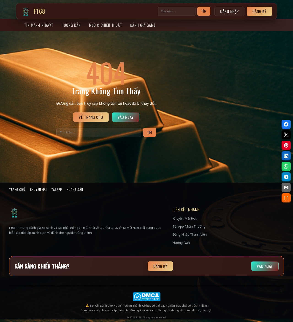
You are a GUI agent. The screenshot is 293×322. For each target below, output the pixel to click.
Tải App (56, 189)
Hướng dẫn (71, 25)
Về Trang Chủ (91, 117)
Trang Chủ (17, 189)
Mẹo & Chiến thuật (105, 25)
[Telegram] (286, 176)
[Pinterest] (286, 145)
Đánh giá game (142, 25)
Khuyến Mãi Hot (185, 218)
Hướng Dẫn (75, 189)
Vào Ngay (126, 117)
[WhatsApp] (286, 166)
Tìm (203, 11)
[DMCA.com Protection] (146, 296)
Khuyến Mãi (38, 189)
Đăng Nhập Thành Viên (190, 234)
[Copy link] (286, 197)
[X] (286, 134)
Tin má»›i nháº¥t (38, 25)
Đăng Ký (259, 11)
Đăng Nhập (229, 11)
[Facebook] (286, 124)
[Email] (286, 187)
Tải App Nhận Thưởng (189, 226)
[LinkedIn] (286, 155)
